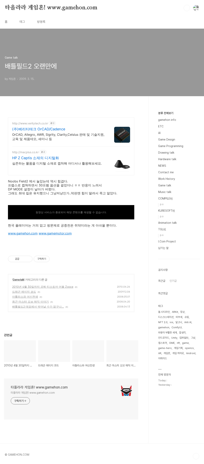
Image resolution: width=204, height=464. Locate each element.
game (185, 342)
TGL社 (162, 229)
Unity (174, 337)
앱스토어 (162, 342)
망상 (182, 311)
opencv (189, 348)
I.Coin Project (167, 241)
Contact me (166, 172)
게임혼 (167, 353)
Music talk (164, 192)
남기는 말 (163, 248)
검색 (187, 8)
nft (178, 342)
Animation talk (167, 222)
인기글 (173, 280)
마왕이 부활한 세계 (167, 332)
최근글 (161, 280)
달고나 (179, 322)
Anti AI (187, 322)
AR (159, 353)
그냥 (193, 337)
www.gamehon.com (23, 233)
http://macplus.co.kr (25, 152)
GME (172, 342)
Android (190, 353)
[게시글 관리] (28, 259)
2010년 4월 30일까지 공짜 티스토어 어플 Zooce (42, 286)
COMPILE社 (165, 198)
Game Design (166, 139)
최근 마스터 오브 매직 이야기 (30, 301)
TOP (196, 456)
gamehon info (167, 119)
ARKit (175, 311)
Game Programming (170, 146)
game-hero (165, 348)
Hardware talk (167, 159)
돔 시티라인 (164, 311)
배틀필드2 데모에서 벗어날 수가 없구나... (38, 306)
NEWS (162, 165)
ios (171, 322)
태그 (22, 22)
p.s (162, 204)
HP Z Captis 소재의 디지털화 (35, 158)
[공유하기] (23, 259)
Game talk (18, 279)
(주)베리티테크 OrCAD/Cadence (38, 129)
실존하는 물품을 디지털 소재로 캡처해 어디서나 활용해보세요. (57, 163)
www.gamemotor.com (55, 233)
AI (159, 133)
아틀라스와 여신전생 (25, 296)
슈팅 (186, 317)
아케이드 (162, 358)
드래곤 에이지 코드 (24, 291)
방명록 (41, 22)
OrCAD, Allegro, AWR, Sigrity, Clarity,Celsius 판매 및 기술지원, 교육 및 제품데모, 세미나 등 (58, 137)
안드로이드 (163, 337)
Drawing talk (166, 152)
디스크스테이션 (166, 317)
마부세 (179, 317)
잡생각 (182, 332)
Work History (166, 178)
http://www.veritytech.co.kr (30, 123)
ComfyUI (177, 327)
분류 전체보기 (165, 113)
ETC (161, 126)
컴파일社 (184, 337)
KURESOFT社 (166, 210)
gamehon (163, 327)
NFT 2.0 (163, 322)
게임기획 (178, 348)
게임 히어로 (178, 353)
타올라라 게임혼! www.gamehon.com (51, 8)
